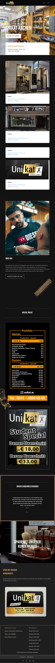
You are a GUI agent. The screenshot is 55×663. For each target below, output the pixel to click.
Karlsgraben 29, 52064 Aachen (18, 153)
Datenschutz (30, 657)
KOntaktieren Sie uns (15, 276)
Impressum (22, 657)
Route (6, 637)
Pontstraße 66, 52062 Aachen (18, 99)
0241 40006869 (12, 634)
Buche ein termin (13, 36)
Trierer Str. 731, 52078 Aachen (18, 184)
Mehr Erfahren (27, 554)
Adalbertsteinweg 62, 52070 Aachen (20, 138)
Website (10, 637)
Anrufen (14, 637)
